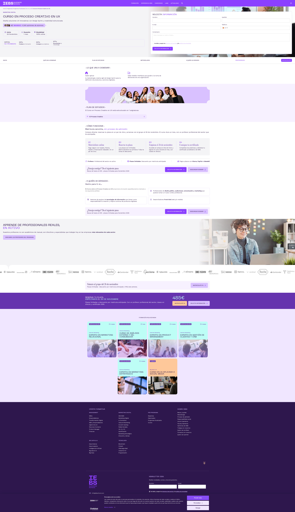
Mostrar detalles (108, 507)
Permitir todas (198, 497)
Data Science (93, 444)
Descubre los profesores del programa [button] (19, 237)
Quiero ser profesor (183, 430)
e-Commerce (122, 420)
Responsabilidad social (184, 419)
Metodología (145, 60)
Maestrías (151, 416)
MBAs (90, 416)
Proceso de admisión (183, 417)
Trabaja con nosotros (183, 428)
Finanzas (91, 431)
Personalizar (197, 503)
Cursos (150, 422)
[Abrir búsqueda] (182, 3)
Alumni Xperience (182, 421)
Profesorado (240, 60)
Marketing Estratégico (125, 433)
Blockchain (122, 444)
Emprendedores (94, 418)
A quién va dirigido (192, 60)
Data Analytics (93, 446)
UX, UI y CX (29, 8)
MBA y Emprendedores (96, 422)
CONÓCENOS (159, 3)
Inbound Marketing (124, 422)
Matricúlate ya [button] (198, 285)
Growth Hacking (123, 425)
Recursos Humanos (95, 427)
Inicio (4, 8)
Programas (9, 8)
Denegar (198, 508)
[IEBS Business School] (93, 482)
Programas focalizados (19, 8)
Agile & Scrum (93, 425)
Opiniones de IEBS (182, 425)
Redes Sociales (123, 427)
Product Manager (94, 429)
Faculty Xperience (182, 423)
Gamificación (122, 431)
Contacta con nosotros (184, 432)
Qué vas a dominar (49, 60)
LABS (166, 3)
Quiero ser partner (183, 434)
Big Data (91, 453)
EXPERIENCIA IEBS (146, 3)
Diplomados (151, 418)
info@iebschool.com (98, 493)
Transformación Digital (96, 420)
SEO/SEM (121, 416)
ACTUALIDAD (175, 3)
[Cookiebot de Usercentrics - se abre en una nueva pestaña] (94, 509)
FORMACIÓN (135, 3)
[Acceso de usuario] (292, 3)
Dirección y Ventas (124, 436)
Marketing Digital (124, 418)
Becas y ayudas (181, 412)
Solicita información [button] (174, 169)
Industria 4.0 (122, 450)
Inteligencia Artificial (95, 448)
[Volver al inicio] (12, 3)
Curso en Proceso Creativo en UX (41, 8)
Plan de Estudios (98, 60)
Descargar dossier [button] (196, 169)
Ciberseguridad (123, 448)
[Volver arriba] (204, 463)
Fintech (121, 446)
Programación (123, 453)
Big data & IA (93, 450)
